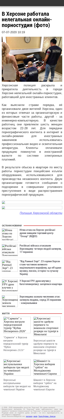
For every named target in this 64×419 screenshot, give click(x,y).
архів (35, 416)
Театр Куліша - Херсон (46, 416)
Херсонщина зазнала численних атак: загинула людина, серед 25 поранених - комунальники (40, 300)
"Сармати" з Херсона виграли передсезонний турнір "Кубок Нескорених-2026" (15, 344)
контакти (29, 416)
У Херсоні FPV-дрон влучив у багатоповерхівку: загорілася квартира (41, 282)
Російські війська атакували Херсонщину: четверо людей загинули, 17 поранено (41, 249)
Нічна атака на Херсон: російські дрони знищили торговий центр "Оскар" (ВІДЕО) (37, 233)
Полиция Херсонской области (41, 213)
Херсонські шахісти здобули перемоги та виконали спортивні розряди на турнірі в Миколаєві (45, 347)
